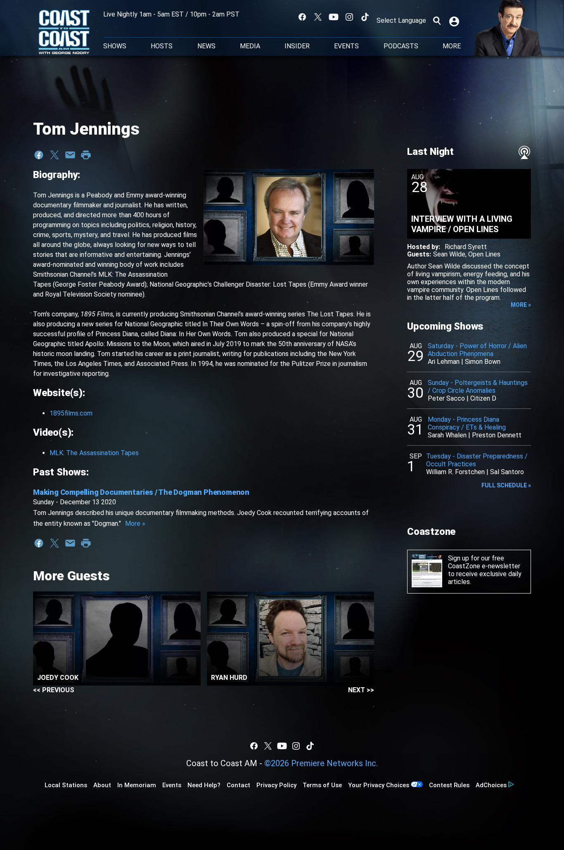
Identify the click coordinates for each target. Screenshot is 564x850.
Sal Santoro (507, 472)
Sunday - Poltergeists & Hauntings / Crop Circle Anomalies (478, 386)
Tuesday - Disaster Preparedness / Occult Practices (477, 460)
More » (135, 523)
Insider (297, 46)
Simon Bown (482, 362)
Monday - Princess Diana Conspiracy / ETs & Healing (467, 423)
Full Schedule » (506, 485)
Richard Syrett (466, 247)
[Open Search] (436, 20)
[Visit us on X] (318, 17)
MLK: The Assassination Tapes (94, 453)
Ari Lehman (444, 362)
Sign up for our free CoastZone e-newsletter (484, 562)
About (102, 785)
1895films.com (71, 413)
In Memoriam (136, 785)
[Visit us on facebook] (302, 17)
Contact (238, 785)
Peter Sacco (446, 398)
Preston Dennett (496, 435)
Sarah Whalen (447, 435)
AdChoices (491, 785)
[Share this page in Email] (70, 155)
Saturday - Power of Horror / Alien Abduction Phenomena (477, 350)
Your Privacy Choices (378, 785)
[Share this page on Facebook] (39, 155)
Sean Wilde (449, 254)
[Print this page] (86, 155)
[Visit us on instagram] (349, 17)
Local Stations (66, 785)
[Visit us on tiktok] (365, 17)
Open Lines (484, 254)
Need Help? (203, 785)
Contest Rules (449, 785)
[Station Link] (64, 32)
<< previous (53, 690)
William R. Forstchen (455, 472)
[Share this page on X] (54, 155)
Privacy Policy (276, 785)
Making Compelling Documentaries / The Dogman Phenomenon (141, 492)
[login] (455, 20)
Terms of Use (322, 785)
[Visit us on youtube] (334, 17)
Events (346, 46)
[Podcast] (524, 152)
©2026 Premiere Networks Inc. (321, 763)
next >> (361, 690)
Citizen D (483, 398)
